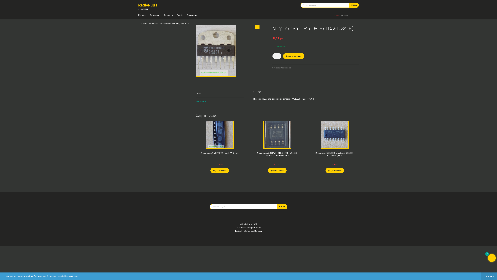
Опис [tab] (198, 93)
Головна (144, 23)
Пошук (354, 5)
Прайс (179, 15)
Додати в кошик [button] (219, 170)
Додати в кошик (293, 56)
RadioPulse (147, 5)
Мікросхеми (154, 23)
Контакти (168, 15)
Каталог (142, 15)
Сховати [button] (490, 276)
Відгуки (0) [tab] (201, 101)
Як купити (154, 15)
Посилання (192, 15)
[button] (257, 27)
